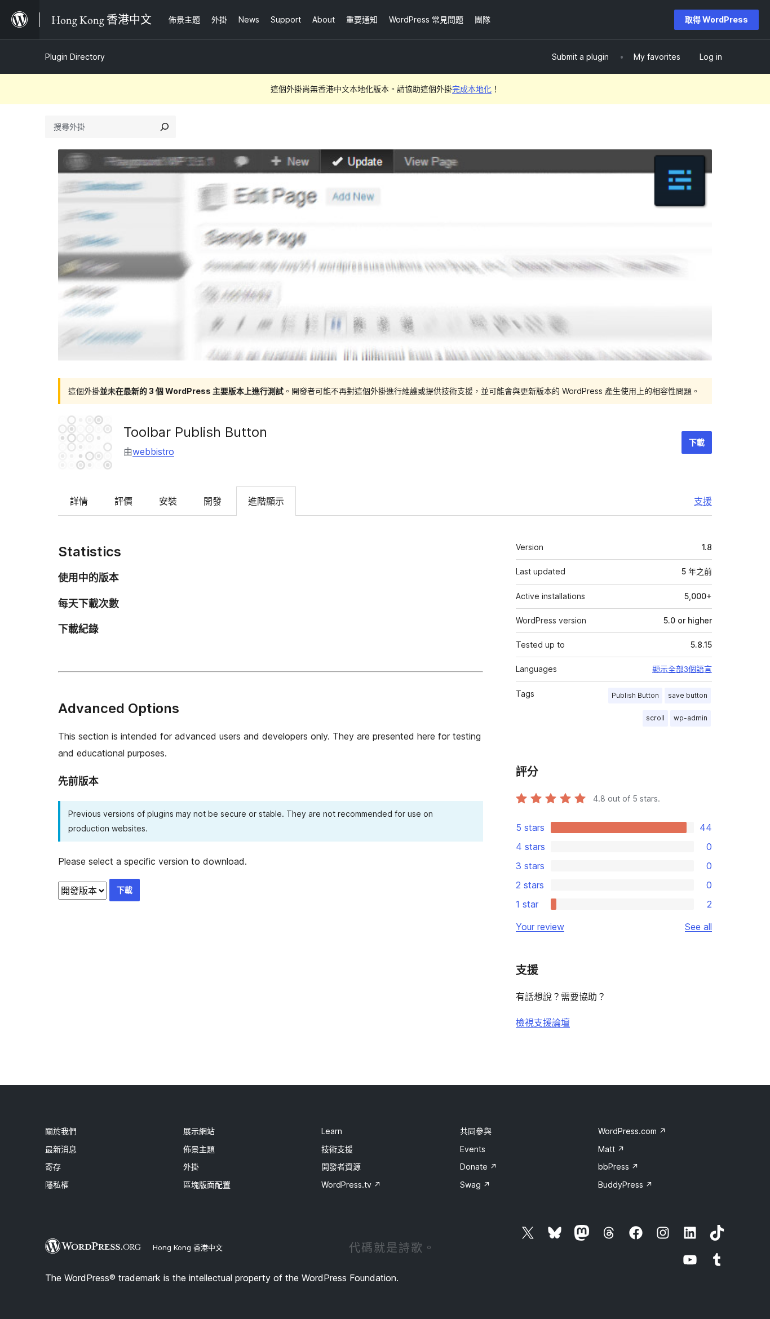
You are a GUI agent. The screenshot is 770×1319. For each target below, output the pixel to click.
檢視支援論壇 (543, 1022)
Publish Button (635, 695)
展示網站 (199, 1131)
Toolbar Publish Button (195, 432)
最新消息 (61, 1149)
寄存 (53, 1166)
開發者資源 (341, 1166)
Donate (478, 1166)
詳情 (79, 501)
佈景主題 (199, 1149)
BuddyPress (625, 1184)
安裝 (168, 501)
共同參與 (476, 1131)
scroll (655, 718)
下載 (697, 442)
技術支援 (337, 1149)
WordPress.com (632, 1131)
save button (687, 695)
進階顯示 (266, 501)
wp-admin (690, 718)
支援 (703, 501)
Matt (611, 1149)
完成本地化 (472, 89)
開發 (212, 501)
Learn (331, 1131)
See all (698, 926)
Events (472, 1149)
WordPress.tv (351, 1184)
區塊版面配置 (207, 1184)
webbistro (153, 451)
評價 (123, 501)
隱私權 (57, 1184)
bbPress (618, 1166)
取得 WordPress (716, 19)
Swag (475, 1184)
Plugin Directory (75, 56)
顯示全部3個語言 (682, 669)
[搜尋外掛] (164, 127)
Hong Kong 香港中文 (188, 1247)
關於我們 (61, 1131)
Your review (540, 926)
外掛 (191, 1166)
